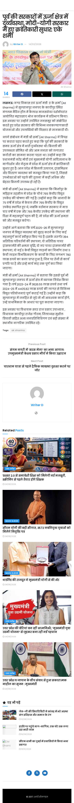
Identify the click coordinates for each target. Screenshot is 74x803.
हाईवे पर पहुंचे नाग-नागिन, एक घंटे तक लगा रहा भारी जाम (43, 728)
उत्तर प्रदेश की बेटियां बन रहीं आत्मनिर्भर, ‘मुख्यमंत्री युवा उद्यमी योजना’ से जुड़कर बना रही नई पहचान (36, 630)
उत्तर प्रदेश (10, 468)
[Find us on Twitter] (37, 773)
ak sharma (18, 330)
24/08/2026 (10, 484)
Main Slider (12, 521)
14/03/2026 (35, 44)
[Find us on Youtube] (45, 773)
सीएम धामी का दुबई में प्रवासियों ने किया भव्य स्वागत (43, 743)
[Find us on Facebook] (29, 773)
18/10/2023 (26, 749)
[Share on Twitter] (41, 94)
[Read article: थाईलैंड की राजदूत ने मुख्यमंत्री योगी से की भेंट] (37, 559)
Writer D (18, 44)
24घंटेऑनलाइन (41, 796)
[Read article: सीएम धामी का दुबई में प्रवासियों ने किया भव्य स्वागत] (9, 745)
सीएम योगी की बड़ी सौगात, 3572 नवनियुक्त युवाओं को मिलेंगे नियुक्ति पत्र (36, 530)
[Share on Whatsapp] (61, 94)
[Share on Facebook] (21, 94)
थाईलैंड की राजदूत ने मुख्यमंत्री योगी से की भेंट (31, 580)
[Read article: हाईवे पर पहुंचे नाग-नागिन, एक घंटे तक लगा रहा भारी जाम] (9, 730)
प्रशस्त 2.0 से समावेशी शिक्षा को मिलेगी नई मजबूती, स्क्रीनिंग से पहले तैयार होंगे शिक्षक (34, 477)
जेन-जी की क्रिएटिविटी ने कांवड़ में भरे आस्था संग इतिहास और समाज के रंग (43, 713)
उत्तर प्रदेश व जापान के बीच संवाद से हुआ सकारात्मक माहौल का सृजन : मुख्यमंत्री (34, 682)
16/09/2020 (26, 734)
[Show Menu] (69, 5)
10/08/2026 (26, 719)
